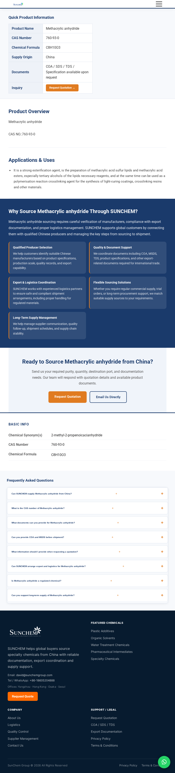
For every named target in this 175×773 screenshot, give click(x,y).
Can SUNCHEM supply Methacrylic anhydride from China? (64, 493)
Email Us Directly (108, 397)
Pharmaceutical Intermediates (112, 651)
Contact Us (15, 745)
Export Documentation (106, 731)
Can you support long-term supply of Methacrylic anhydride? (65, 595)
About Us (14, 718)
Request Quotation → (62, 87)
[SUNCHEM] (26, 631)
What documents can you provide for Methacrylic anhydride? (65, 522)
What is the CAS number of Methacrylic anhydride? (63, 508)
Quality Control (18, 731)
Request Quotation (67, 397)
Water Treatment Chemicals (110, 645)
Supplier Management (23, 738)
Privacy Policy (101, 738)
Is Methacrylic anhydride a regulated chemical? (62, 580)
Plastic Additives (102, 631)
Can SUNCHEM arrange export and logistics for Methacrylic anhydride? (68, 566)
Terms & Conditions (104, 745)
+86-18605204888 (42, 680)
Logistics (14, 724)
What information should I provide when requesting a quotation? (66, 551)
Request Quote (23, 696)
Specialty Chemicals (105, 658)
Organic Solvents (103, 638)
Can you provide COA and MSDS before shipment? (62, 537)
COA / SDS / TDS (103, 724)
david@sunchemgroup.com (34, 675)
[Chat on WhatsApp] (164, 762)
